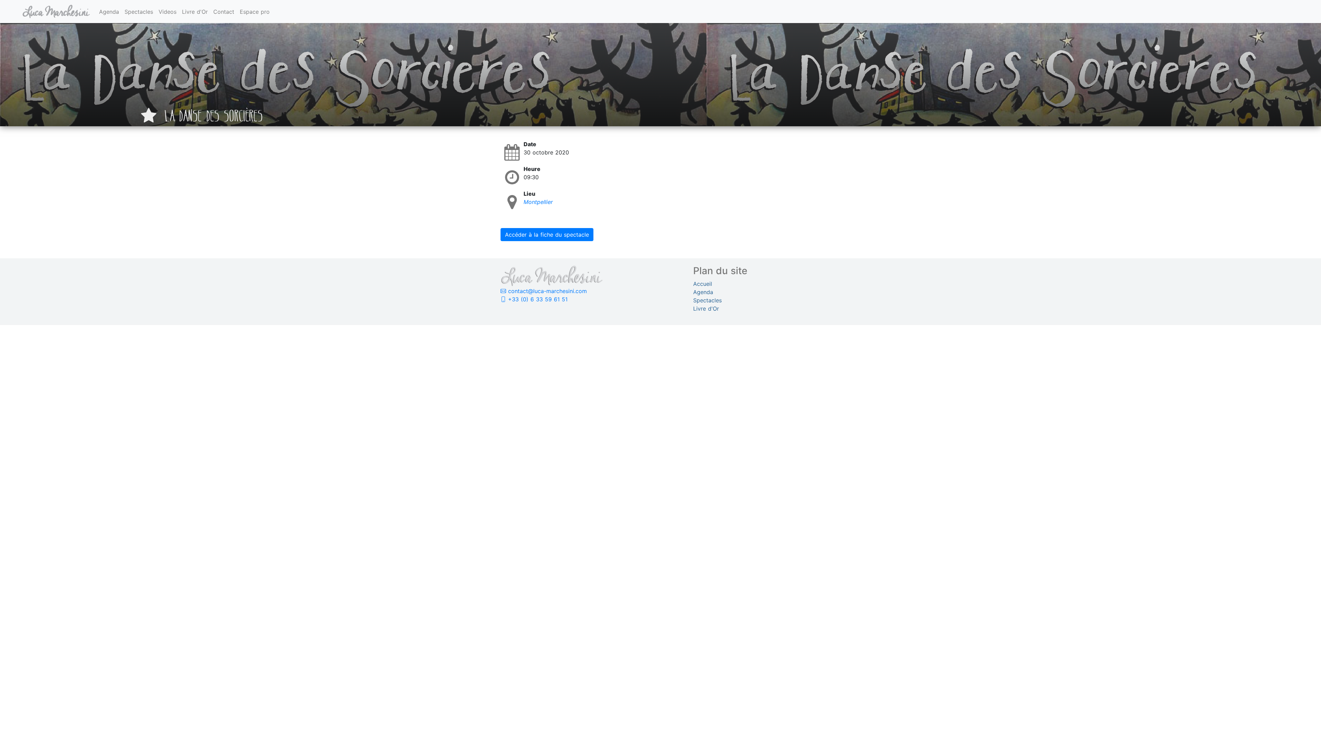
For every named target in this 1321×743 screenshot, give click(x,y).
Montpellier (538, 201)
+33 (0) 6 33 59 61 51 (537, 299)
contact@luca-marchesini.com (546, 291)
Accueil (702, 283)
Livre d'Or (195, 11)
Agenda (109, 11)
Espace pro (255, 11)
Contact (223, 11)
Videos (167, 11)
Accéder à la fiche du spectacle (547, 234)
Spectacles (139, 11)
